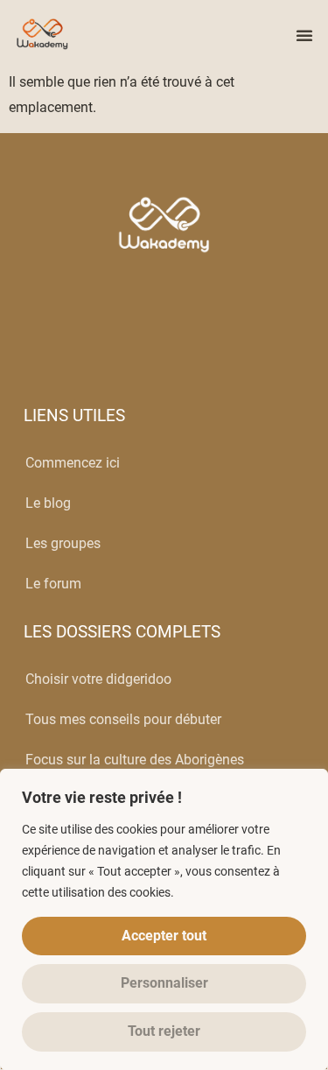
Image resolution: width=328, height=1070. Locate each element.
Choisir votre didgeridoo (98, 679)
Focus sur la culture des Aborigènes (134, 759)
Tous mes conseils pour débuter (123, 719)
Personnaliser (164, 983)
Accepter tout (164, 935)
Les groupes (63, 543)
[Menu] (304, 35)
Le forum (53, 583)
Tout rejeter (164, 1031)
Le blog (48, 503)
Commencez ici (72, 462)
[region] (164, 919)
